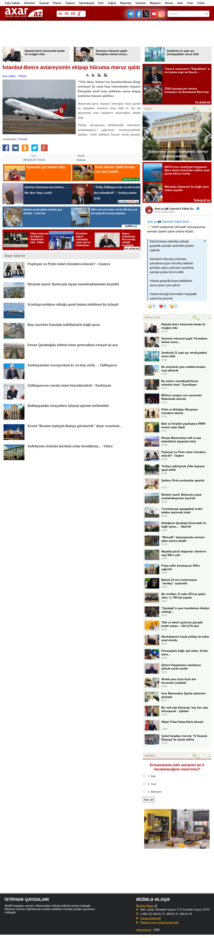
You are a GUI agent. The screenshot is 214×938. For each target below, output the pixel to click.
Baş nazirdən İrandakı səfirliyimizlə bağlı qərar (64, 325)
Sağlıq (112, 3)
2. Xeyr (152, 784)
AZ (60, 13)
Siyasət (44, 3)
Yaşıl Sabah (12, 3)
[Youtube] (154, 16)
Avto (180, 3)
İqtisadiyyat (86, 3)
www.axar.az (143, 929)
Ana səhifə (9, 76)
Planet (57, 3)
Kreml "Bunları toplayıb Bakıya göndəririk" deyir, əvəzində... (75, 426)
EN (73, 13)
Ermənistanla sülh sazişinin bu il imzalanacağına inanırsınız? (177, 767)
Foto (190, 3)
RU (67, 13)
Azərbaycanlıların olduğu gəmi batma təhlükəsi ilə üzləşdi (73, 304)
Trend (22, 139)
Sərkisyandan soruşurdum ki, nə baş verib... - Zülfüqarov (72, 365)
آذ (78, 14)
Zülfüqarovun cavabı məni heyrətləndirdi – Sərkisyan (69, 385)
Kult (100, 3)
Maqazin (155, 3)
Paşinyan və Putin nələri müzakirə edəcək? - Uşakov (69, 264)
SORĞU (150, 755)
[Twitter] (146, 16)
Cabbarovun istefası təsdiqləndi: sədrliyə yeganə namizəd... (178, 154)
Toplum (70, 3)
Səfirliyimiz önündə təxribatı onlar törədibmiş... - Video (70, 446)
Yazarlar (140, 3)
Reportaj (125, 3)
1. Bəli (151, 776)
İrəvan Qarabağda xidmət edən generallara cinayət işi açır (73, 345)
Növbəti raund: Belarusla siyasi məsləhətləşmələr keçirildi (73, 284)
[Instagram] (161, 16)
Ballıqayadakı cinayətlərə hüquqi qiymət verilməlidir (68, 406)
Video (201, 3)
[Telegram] (130, 16)
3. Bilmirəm (155, 791)
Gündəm (29, 3)
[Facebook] (138, 16)
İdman (169, 3)
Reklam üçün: (159, 922)
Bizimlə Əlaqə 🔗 (146, 905)
